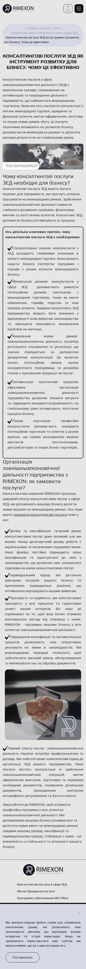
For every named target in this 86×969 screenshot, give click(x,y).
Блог (57, 28)
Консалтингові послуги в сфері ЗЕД (42, 884)
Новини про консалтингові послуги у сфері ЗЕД (44, 33)
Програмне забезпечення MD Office (42, 898)
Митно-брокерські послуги (36, 891)
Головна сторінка (38, 28)
